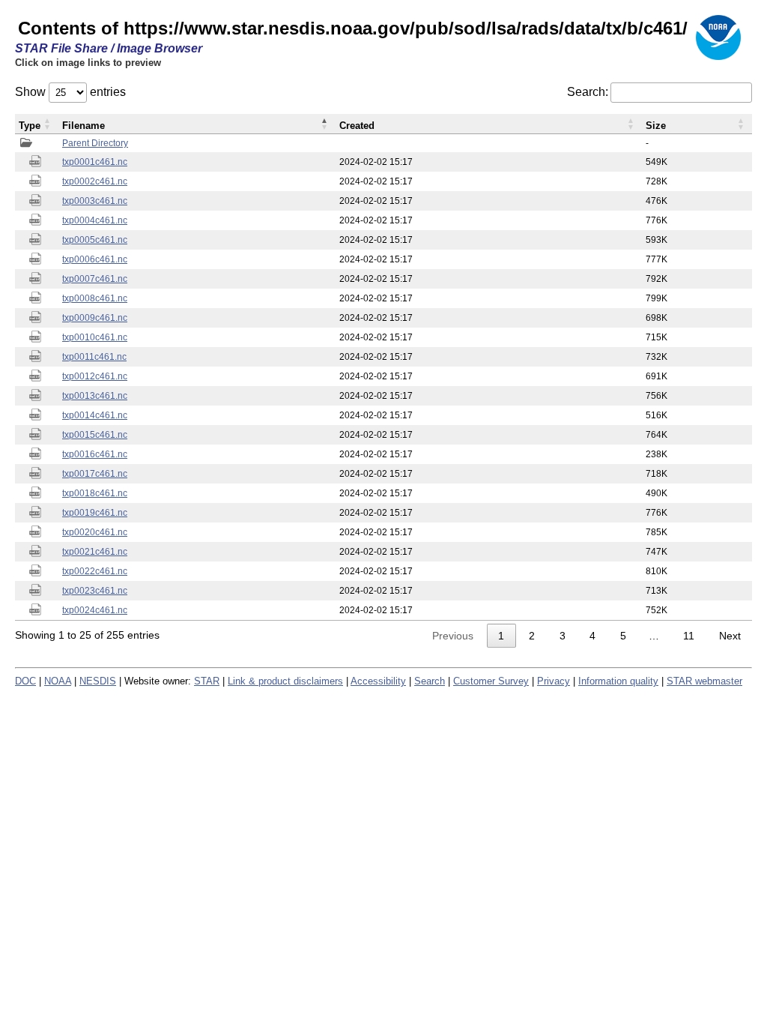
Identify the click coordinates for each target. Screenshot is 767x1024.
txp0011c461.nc (94, 357)
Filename (83, 125)
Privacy (553, 681)
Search (429, 681)
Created (357, 125)
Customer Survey (491, 681)
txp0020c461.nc (94, 532)
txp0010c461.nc (94, 337)
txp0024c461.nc (94, 610)
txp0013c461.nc (94, 396)
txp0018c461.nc (94, 493)
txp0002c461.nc (94, 181)
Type (29, 125)
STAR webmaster (704, 681)
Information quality (618, 681)
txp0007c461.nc (94, 279)
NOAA (57, 681)
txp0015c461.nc (94, 435)
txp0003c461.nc (94, 201)
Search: (587, 91)
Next (730, 636)
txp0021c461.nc (94, 551)
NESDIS (97, 681)
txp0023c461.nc (94, 590)
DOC (25, 681)
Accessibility (378, 681)
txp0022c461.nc (94, 571)
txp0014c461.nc (94, 415)
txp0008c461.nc (94, 298)
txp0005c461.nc (94, 240)
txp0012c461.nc (94, 376)
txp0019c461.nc (94, 513)
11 (688, 636)
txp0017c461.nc (94, 474)
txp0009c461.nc (94, 318)
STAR (206, 681)
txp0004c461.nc (94, 220)
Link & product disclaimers (285, 681)
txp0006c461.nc (94, 259)
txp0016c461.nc (94, 454)
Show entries (70, 91)
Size (656, 125)
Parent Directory (95, 143)
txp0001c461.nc (94, 162)
